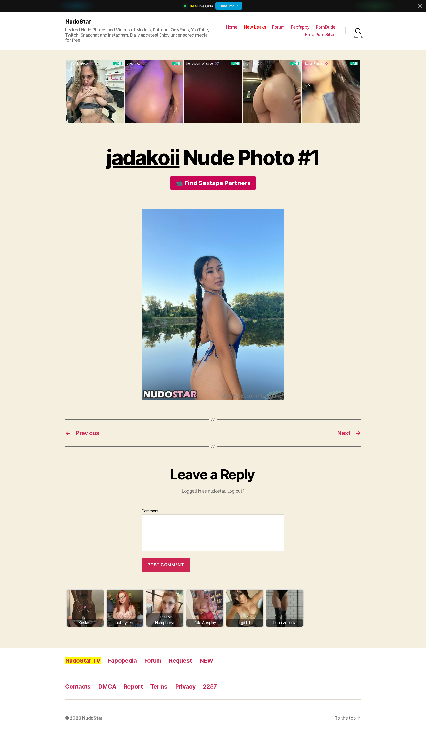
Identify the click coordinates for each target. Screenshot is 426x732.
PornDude (326, 27)
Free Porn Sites (320, 34)
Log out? (235, 491)
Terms (159, 686)
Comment (150, 511)
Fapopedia (122, 660)
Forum (278, 27)
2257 (210, 686)
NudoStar (78, 21)
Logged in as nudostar (203, 491)
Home (232, 27)
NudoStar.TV (83, 660)
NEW (206, 660)
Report (133, 686)
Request (180, 660)
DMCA (107, 686)
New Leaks (255, 27)
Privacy (185, 686)
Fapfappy (300, 27)
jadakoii (142, 157)
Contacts (78, 686)
